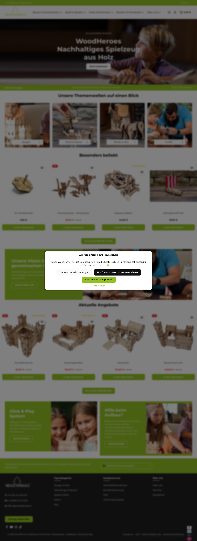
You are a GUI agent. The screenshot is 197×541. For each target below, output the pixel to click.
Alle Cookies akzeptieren (98, 279)
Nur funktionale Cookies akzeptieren (117, 272)
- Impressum (98, 285)
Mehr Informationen (103, 265)
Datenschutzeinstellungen (74, 272)
